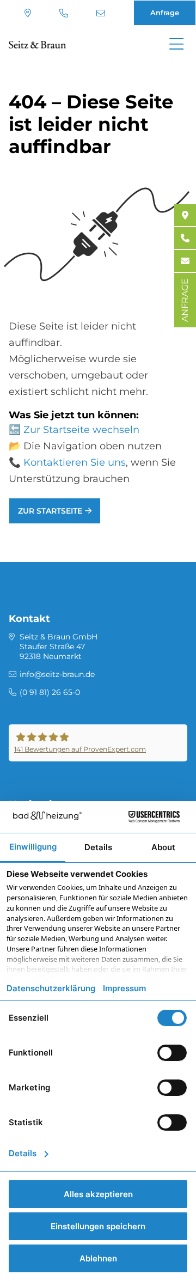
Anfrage (164, 12)
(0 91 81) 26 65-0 (65, 13)
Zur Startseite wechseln (81, 430)
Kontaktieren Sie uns (74, 462)
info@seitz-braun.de (102, 13)
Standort (29, 13)
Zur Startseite (50, 511)
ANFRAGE (185, 300)
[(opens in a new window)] (185, 215)
